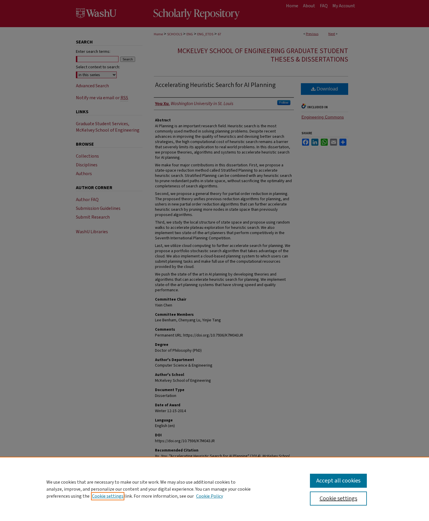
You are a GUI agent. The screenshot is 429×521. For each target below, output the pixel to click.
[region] (214, 489)
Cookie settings (107, 496)
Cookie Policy (209, 496)
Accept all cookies (338, 481)
